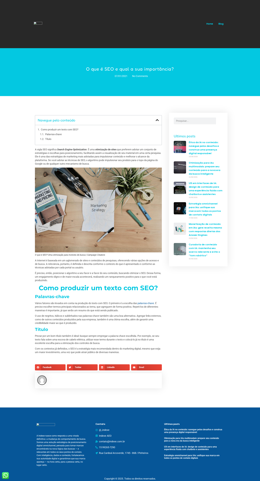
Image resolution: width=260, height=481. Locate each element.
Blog (220, 24)
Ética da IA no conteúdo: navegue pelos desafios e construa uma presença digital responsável (193, 430)
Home (209, 24)
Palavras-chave (54, 134)
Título (48, 139)
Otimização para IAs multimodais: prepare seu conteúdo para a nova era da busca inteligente (191, 439)
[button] (157, 120)
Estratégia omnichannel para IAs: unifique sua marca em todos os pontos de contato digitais (192, 456)
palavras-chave (146, 303)
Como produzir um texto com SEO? (59, 129)
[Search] (219, 121)
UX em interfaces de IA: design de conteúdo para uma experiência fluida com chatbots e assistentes (190, 448)
